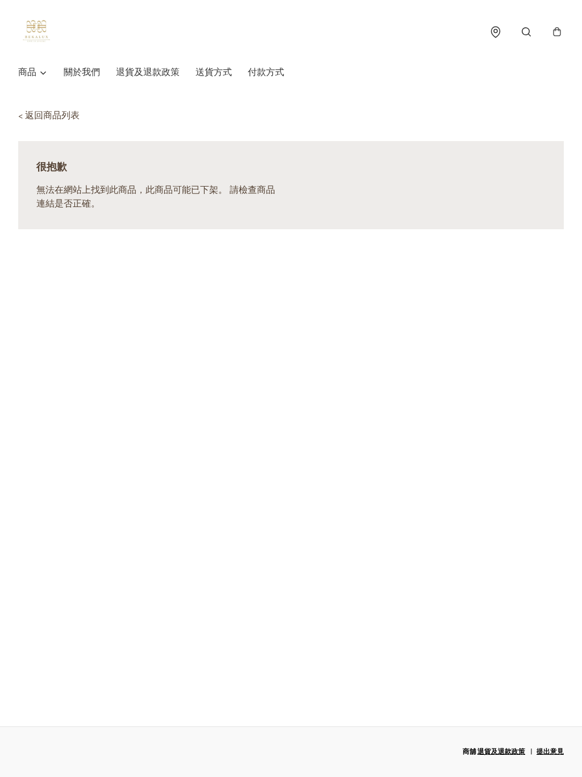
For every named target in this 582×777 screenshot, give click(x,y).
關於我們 (82, 72)
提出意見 (550, 751)
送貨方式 (214, 72)
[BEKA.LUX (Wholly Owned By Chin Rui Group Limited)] (36, 32)
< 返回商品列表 (49, 116)
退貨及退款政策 (148, 72)
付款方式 (266, 72)
